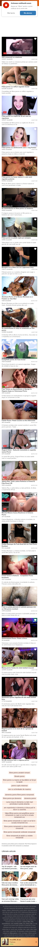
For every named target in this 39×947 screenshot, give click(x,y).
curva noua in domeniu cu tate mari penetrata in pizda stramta (19, 803)
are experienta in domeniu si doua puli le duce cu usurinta (19, 808)
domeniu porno (30, 798)
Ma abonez (28, 13)
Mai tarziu (11, 13)
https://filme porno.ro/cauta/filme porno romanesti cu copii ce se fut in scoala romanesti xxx (19, 815)
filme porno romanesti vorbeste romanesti (19, 832)
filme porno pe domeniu (12, 798)
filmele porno (19, 776)
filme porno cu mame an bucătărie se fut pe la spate (19, 781)
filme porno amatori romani (19, 773)
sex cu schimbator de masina (19, 789)
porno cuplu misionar (19, 786)
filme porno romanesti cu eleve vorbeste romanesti (19, 827)
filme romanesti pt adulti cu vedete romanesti (19, 837)
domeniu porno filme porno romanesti (19, 795)
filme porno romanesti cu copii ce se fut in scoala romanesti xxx (19, 822)
